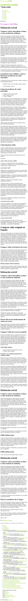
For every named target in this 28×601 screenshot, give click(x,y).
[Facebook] (9, 1)
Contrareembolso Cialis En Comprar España (12, 587)
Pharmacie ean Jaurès (22, 537)
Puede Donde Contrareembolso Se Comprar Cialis (14, 579)
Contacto (5, 526)
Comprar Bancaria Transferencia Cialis (11, 585)
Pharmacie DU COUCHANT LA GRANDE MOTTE (13, 550)
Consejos (5, 17)
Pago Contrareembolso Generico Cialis (11, 586)
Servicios (5, 10)
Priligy (4, 12)
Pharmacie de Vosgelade (21, 567)
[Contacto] (11, 1)
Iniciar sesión (5, 1)
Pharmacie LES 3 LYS (22, 560)
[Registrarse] (8, 1)
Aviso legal (5, 527)
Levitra (4, 14)
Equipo (4, 18)
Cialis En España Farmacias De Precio (11, 581)
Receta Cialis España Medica (9, 584)
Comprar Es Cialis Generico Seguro (11, 580)
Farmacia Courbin (9, 4)
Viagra (4, 15)
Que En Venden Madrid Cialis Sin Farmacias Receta (14, 583)
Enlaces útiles (6, 529)
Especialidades (6, 11)
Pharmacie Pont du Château (20, 576)
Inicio (4, 525)
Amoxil (5, 16)
